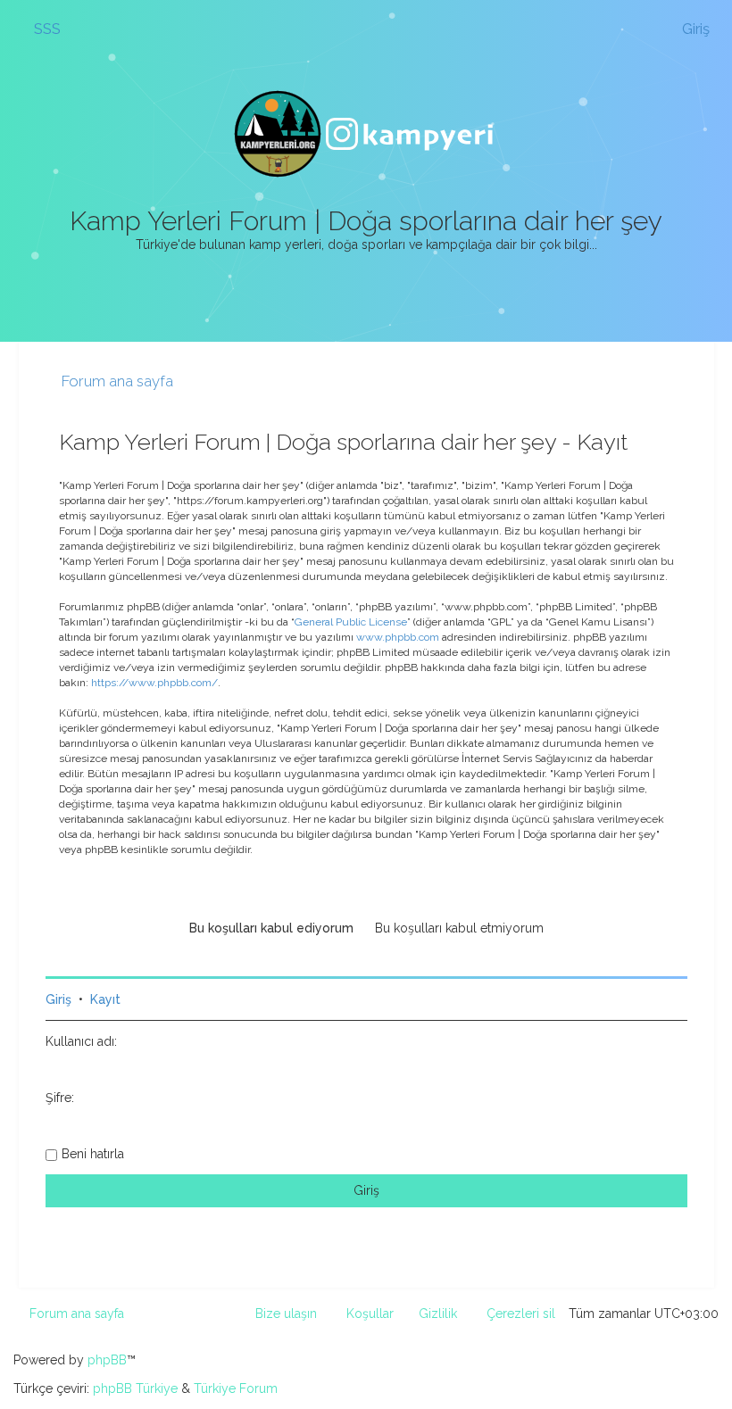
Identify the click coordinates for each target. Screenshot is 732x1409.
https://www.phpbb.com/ (154, 682)
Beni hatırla (93, 1154)
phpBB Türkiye (135, 1388)
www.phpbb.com (397, 637)
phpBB (107, 1360)
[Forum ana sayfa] (366, 133)
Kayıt (105, 999)
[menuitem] (39, 28)
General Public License (351, 622)
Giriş (58, 999)
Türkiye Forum (236, 1388)
